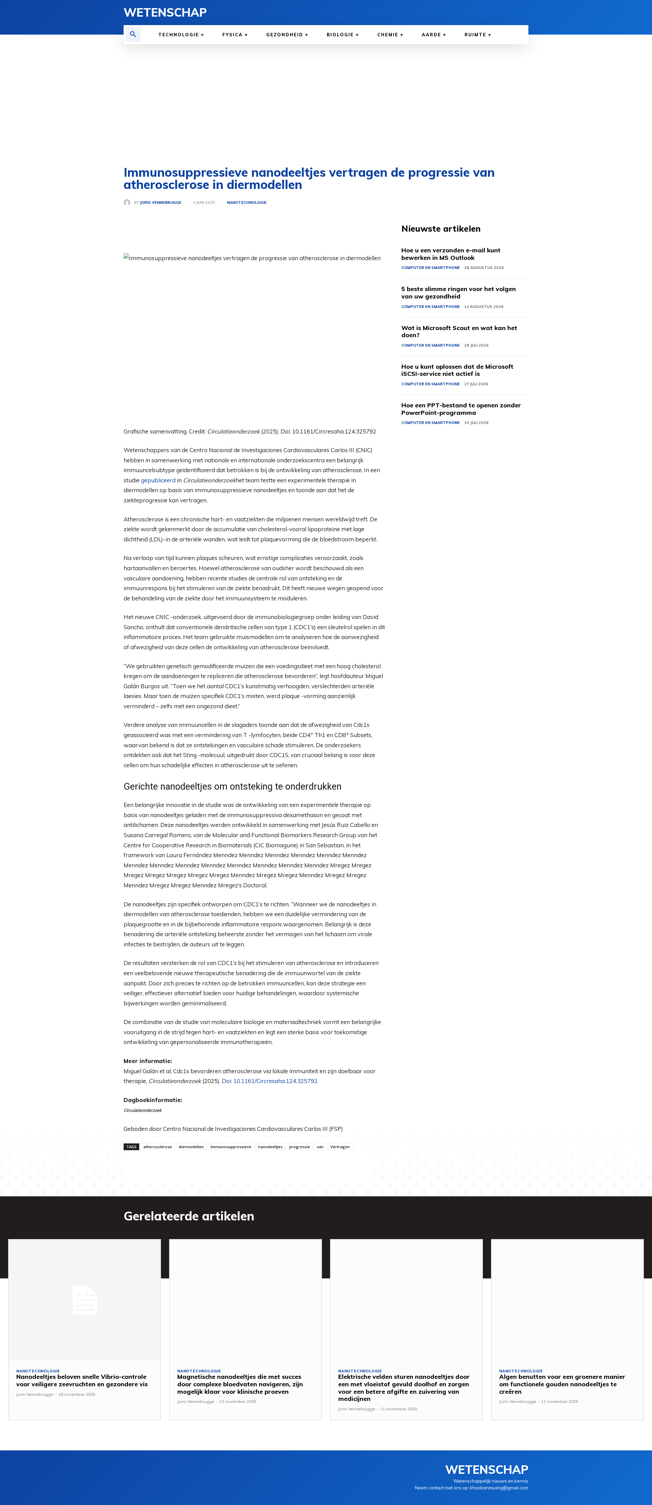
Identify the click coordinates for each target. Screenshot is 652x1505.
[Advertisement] (326, 94)
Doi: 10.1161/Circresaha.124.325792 (270, 1080)
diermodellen (191, 1146)
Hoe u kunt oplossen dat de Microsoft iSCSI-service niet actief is (457, 370)
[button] (133, 34)
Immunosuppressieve (231, 1146)
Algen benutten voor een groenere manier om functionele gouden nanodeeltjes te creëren (562, 1384)
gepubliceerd (158, 480)
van (320, 1146)
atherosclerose (157, 1146)
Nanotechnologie (247, 203)
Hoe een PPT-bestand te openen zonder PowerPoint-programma (461, 409)
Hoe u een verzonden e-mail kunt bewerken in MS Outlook (451, 254)
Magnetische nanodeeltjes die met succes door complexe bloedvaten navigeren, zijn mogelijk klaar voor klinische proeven (240, 1384)
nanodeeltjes (270, 1146)
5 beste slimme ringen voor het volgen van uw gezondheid (458, 292)
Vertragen (340, 1146)
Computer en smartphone (430, 267)
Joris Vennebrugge (160, 203)
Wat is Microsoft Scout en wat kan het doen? (459, 331)
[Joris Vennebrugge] (129, 202)
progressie (299, 1146)
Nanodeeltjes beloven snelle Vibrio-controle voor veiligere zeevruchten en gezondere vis (82, 1380)
